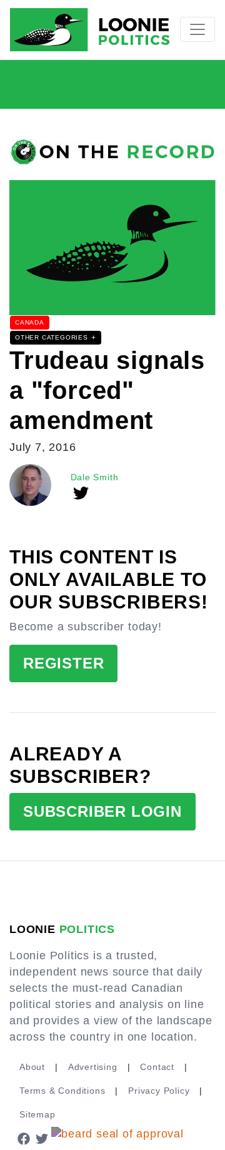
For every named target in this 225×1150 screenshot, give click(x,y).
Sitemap (37, 1114)
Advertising (93, 1067)
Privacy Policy (158, 1091)
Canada (29, 322)
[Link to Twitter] (42, 1138)
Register (63, 663)
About (32, 1067)
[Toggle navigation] (197, 29)
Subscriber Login (102, 811)
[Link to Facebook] (23, 1138)
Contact (157, 1067)
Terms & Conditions (62, 1091)
